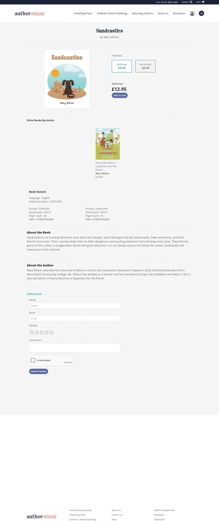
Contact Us (117, 514)
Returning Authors (142, 13)
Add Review (34, 294)
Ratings (33, 325)
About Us (163, 13)
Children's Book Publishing (112, 13)
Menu (202, 13)
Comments (35, 340)
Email (32, 312)
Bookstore (179, 13)
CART (198, 2)
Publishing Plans (83, 13)
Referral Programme (164, 510)
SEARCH (185, 2)
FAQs (114, 519)
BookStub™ (159, 519)
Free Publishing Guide (80, 510)
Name (32, 299)
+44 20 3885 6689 (169, 2)
